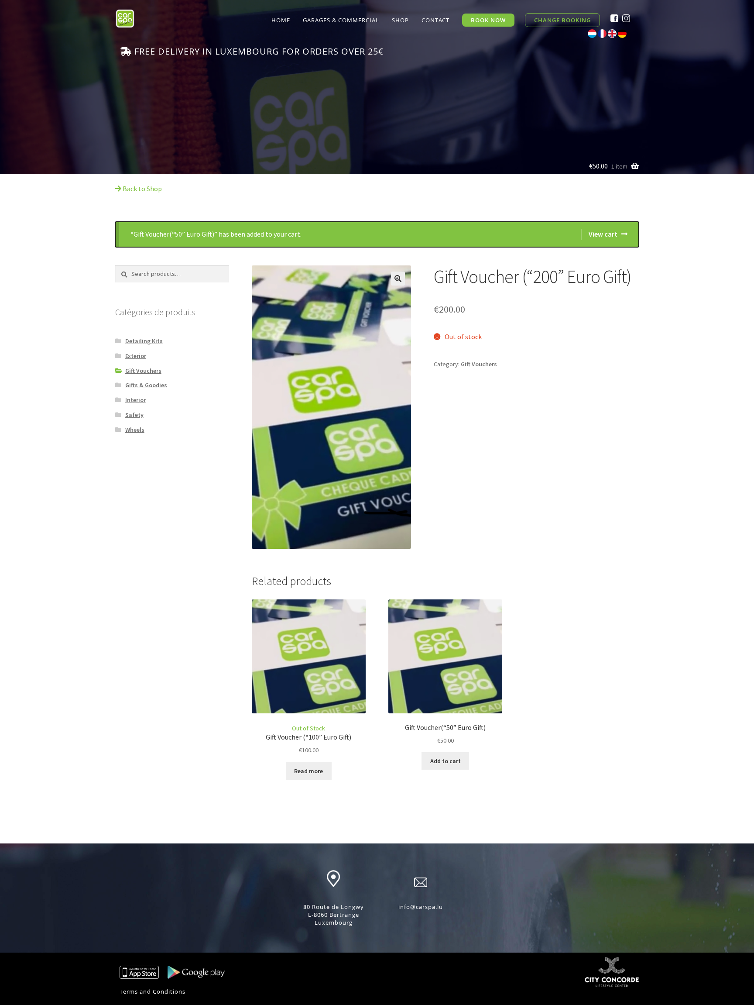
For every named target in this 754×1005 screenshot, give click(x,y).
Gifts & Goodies (146, 385)
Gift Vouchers (143, 371)
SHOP (400, 20)
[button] (398, 279)
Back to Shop (141, 188)
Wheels (134, 430)
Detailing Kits (144, 341)
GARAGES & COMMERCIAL (341, 20)
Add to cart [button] (445, 761)
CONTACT (435, 20)
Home (280, 20)
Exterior (135, 356)
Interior (135, 400)
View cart (603, 234)
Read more (308, 771)
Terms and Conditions (152, 991)
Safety (134, 415)
